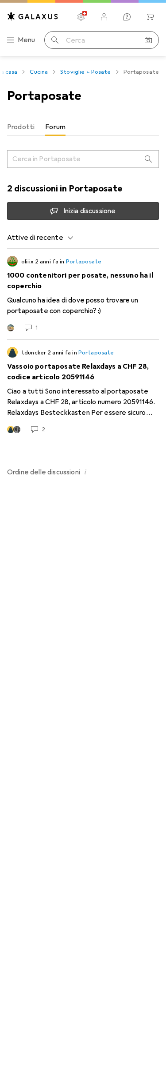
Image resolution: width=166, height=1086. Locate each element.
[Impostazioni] (81, 17)
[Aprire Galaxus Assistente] (127, 17)
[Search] (148, 159)
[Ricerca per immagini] (148, 40)
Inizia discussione (89, 211)
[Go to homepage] (33, 16)
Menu (26, 40)
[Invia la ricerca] (55, 40)
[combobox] (40, 238)
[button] (85, 471)
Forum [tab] (55, 127)
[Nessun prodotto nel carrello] (150, 17)
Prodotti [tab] (21, 127)
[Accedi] (104, 17)
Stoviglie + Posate (85, 72)
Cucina (39, 72)
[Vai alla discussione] (83, 294)
